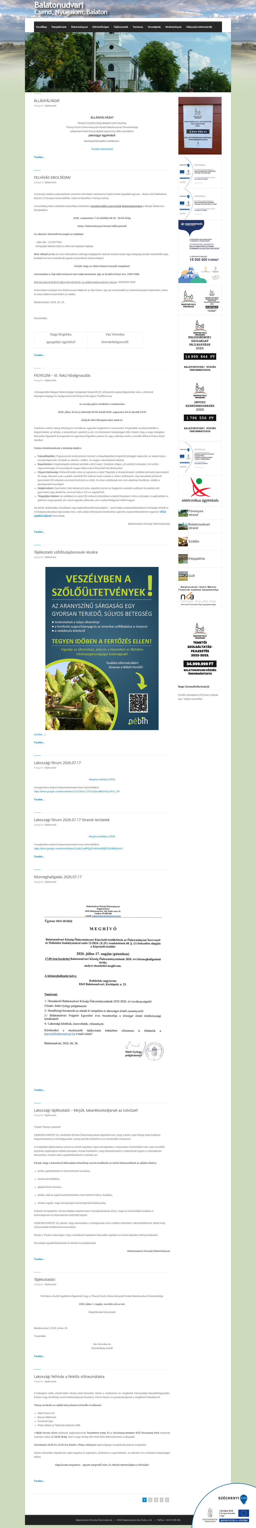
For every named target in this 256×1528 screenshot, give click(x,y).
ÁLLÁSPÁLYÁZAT (47, 100)
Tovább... (39, 157)
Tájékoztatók (119, 27)
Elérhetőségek (100, 27)
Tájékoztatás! (44, 1279)
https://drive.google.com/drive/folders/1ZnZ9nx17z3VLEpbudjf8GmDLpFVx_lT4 (77, 791)
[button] (31, 62)
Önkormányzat (78, 27)
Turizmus (137, 27)
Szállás (193, 541)
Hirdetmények (173, 27)
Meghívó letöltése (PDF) (102, 779)
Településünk (57, 27)
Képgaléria (196, 558)
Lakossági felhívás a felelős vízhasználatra (69, 1376)
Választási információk (198, 27)
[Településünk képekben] (183, 562)
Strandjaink (153, 27)
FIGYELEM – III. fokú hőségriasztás (62, 375)
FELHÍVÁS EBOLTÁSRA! (52, 177)
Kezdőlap (41, 27)
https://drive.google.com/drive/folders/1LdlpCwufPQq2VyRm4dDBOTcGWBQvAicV (78, 848)
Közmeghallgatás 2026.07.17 (58, 876)
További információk (102, 149)
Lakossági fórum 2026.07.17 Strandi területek (72, 819)
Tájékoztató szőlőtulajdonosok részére (66, 552)
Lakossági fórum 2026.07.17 (57, 762)
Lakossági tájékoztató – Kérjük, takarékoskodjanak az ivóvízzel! (86, 1110)
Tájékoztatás (50, 105)
